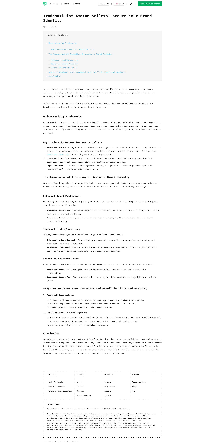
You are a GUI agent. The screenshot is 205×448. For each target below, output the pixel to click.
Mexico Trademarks (57, 386)
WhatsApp (80, 391)
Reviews (107, 382)
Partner (107, 395)
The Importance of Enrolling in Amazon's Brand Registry (81, 54)
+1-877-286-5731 (84, 395)
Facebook (47, 442)
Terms (57, 404)
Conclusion (54, 76)
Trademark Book (138, 382)
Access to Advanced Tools (64, 67)
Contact (76, 4)
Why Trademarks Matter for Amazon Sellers (72, 49)
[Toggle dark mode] (131, 4)
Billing (107, 391)
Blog (134, 386)
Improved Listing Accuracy (64, 64)
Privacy (50, 404)
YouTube (75, 442)
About (66, 4)
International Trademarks (60, 391)
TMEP (134, 391)
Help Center (109, 386)
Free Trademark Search (150, 4)
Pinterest (64, 442)
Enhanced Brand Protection (64, 60)
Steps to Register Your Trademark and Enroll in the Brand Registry (87, 72)
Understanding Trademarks (63, 43)
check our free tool (58, 154)
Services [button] (54, 4)
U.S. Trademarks (56, 382)
